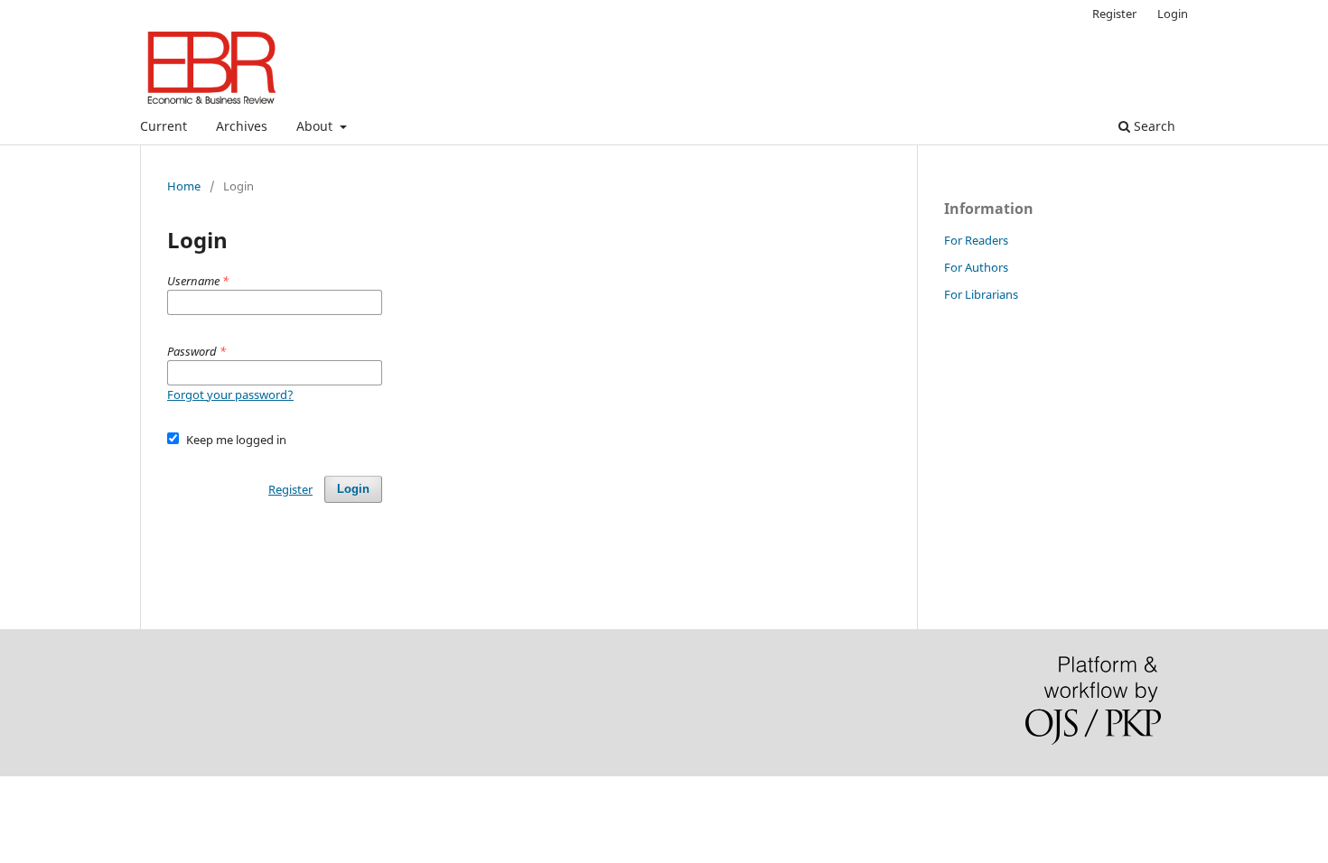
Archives (241, 126)
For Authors (976, 267)
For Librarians (981, 294)
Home (184, 186)
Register (1114, 13)
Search (1152, 126)
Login (1172, 13)
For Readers (976, 240)
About (316, 126)
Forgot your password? (230, 394)
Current (163, 126)
